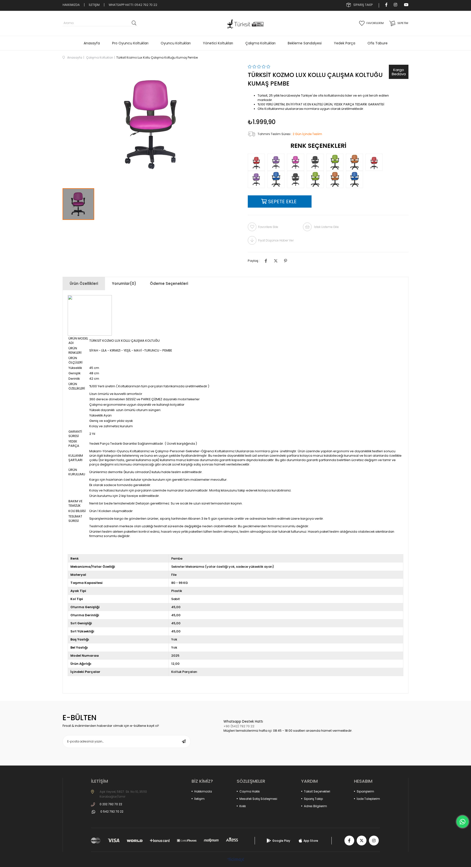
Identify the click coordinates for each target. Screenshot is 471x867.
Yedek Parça (344, 43)
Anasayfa (92, 43)
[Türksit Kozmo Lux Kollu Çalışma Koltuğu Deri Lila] (277, 162)
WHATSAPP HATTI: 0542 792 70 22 (133, 4)
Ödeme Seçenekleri (169, 283)
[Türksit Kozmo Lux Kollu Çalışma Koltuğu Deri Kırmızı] (257, 162)
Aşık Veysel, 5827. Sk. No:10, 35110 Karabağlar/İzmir (123, 794)
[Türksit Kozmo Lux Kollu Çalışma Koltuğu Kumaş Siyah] (297, 179)
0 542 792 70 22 (111, 811)
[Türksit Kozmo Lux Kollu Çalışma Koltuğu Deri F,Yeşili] (336, 162)
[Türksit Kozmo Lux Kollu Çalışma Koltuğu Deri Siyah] (316, 162)
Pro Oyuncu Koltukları (130, 43)
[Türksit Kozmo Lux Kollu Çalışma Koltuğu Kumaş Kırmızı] (375, 162)
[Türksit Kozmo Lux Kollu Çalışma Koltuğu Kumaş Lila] (257, 179)
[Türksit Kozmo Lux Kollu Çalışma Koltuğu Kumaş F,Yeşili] (316, 179)
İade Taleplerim (368, 799)
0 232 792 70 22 (111, 804)
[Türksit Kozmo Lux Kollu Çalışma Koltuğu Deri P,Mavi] (356, 179)
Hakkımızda (203, 791)
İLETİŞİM (94, 4)
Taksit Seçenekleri (317, 791)
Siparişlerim (365, 791)
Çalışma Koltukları (260, 43)
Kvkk (242, 806)
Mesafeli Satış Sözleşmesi (258, 799)
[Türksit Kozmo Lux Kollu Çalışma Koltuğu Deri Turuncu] (356, 162)
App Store (310, 841)
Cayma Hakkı (249, 791)
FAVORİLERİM (375, 23)
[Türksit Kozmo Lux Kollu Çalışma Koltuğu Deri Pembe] (297, 162)
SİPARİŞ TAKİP (363, 5)
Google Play (281, 841)
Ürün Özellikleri (84, 283)
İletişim (199, 799)
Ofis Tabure (377, 43)
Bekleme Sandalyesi (305, 43)
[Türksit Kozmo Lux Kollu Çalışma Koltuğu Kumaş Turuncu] (336, 179)
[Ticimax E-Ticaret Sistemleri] (235, 860)
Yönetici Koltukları (218, 43)
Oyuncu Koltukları (176, 43)
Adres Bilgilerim (315, 806)
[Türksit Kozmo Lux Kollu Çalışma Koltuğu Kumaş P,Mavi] (277, 179)
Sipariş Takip (313, 799)
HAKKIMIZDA (71, 4)
